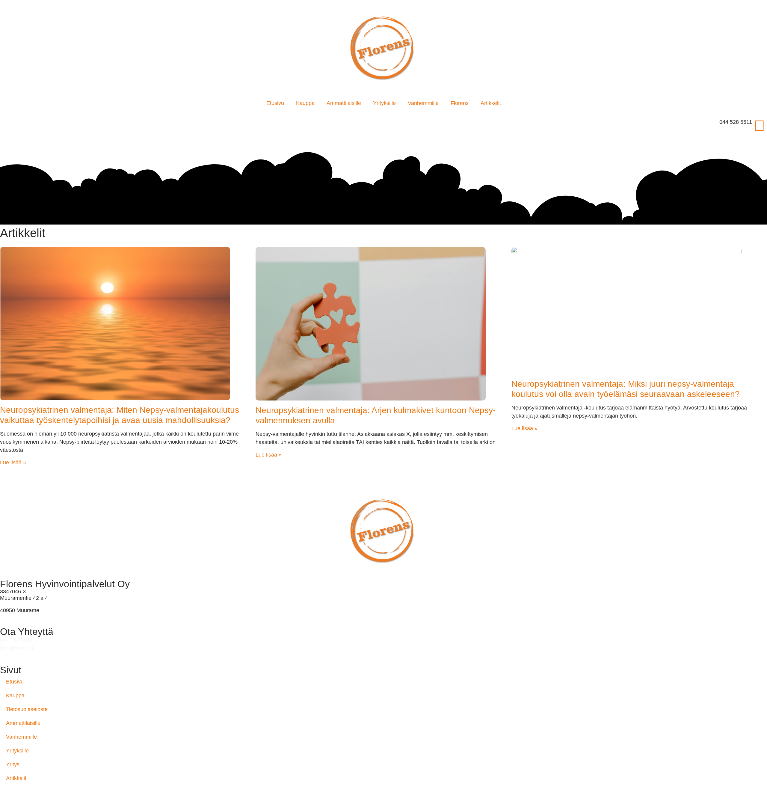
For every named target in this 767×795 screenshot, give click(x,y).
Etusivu (275, 103)
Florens (460, 103)
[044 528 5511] (759, 125)
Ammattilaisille (344, 103)
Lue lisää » (13, 463)
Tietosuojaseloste (27, 709)
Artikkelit (491, 103)
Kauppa (305, 103)
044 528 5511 (735, 122)
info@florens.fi (17, 648)
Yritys (12, 764)
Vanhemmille (423, 103)
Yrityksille (384, 103)
